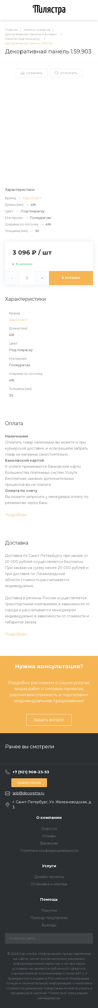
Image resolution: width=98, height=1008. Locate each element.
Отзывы (49, 836)
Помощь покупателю (49, 918)
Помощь (49, 899)
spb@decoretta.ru (28, 793)
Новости (49, 828)
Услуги (49, 865)
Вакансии (49, 843)
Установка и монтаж (49, 884)
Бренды (49, 925)
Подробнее (16, 515)
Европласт (32, 198)
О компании (49, 817)
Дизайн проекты (49, 877)
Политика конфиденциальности (49, 850)
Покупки (49, 910)
